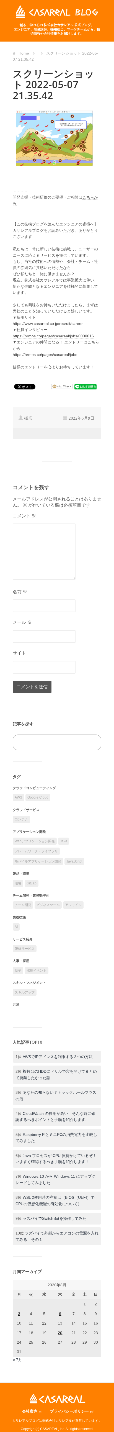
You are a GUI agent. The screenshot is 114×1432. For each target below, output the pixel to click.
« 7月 (17, 1359)
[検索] (91, 742)
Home (24, 53)
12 (44, 1323)
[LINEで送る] (85, 386)
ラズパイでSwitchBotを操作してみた (54, 1218)
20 (60, 1333)
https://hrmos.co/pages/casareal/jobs (45, 354)
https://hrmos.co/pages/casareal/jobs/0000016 (53, 336)
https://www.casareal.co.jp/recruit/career (48, 323)
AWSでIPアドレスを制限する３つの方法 (58, 1056)
